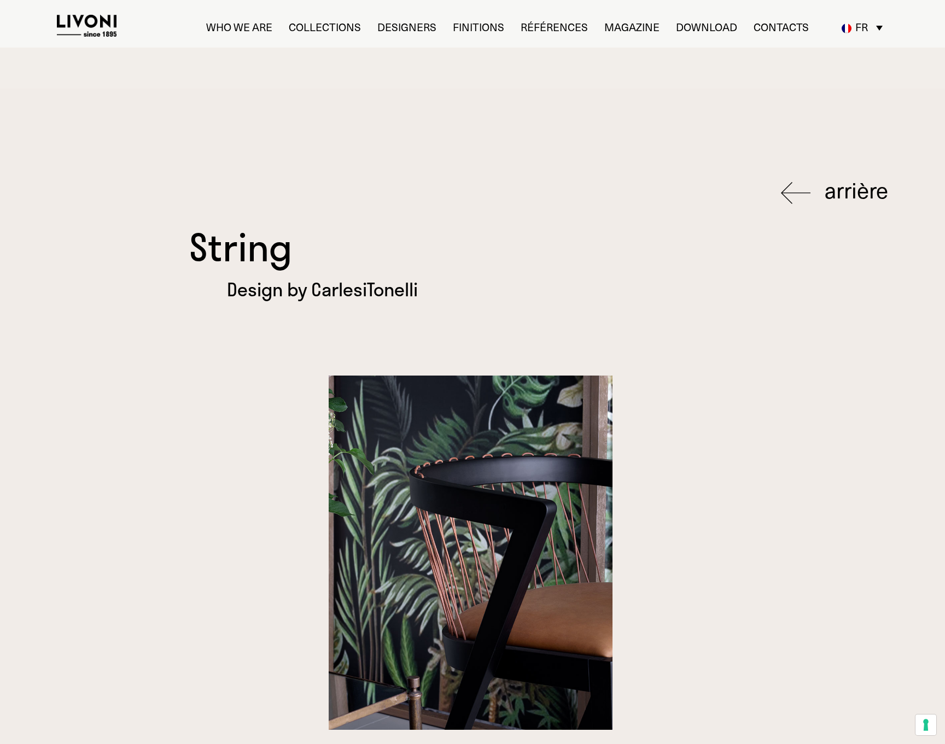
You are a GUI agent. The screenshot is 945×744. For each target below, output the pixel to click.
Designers (406, 27)
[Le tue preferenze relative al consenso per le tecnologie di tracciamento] (925, 724)
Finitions (478, 27)
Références (554, 27)
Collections (325, 27)
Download (706, 27)
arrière (854, 190)
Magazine (632, 27)
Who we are (239, 27)
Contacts (781, 27)
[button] (862, 27)
